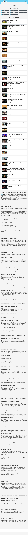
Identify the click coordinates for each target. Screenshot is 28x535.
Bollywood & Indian (5, 14)
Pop (14, 14)
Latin (14, 10)
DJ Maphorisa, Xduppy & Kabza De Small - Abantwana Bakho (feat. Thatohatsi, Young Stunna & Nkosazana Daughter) (16, 60)
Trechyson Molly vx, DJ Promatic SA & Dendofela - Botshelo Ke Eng (16, 26)
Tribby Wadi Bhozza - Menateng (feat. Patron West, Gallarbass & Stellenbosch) (16, 111)
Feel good (5, 12)
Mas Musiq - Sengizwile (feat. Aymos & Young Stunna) (15, 163)
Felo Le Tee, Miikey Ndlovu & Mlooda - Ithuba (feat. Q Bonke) (16, 140)
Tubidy (2, 194)
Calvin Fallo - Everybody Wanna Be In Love (14, 145)
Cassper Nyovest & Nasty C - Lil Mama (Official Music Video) (15, 54)
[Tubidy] (4, 1)
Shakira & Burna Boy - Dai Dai (12, 20)
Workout (14, 12)
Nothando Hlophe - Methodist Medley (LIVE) (15, 134)
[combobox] (14, 3)
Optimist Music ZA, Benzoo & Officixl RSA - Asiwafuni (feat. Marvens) (14, 106)
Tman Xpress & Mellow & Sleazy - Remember (15, 71)
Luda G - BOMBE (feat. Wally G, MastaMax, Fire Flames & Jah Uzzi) (15, 100)
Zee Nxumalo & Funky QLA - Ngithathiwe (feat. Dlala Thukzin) (15, 117)
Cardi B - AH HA (10, 174)
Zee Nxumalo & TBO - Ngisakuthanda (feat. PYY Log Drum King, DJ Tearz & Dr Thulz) (16, 37)
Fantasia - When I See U (11, 128)
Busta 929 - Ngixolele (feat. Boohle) (13, 77)
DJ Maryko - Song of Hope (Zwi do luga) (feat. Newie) (15, 43)
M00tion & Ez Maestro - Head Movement (14, 88)
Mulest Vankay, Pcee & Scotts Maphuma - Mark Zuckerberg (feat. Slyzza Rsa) (15, 157)
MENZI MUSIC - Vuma (11, 48)
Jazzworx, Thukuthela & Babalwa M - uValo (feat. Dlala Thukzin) (15, 66)
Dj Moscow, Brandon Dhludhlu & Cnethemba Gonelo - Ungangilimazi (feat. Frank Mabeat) (16, 83)
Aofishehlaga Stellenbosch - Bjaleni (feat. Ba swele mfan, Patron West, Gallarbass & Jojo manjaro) (16, 180)
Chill (22, 10)
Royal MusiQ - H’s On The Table (12, 31)
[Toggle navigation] (26, 1)
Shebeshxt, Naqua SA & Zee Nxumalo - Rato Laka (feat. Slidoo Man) (15, 123)
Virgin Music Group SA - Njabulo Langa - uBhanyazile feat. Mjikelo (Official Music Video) (16, 151)
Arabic (23, 12)
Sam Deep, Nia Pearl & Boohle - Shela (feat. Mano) (16, 94)
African (5, 10)
